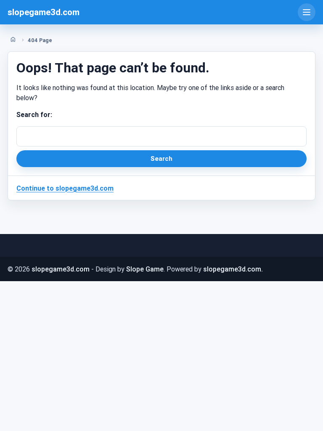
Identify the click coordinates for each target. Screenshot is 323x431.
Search (161, 158)
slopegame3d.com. (233, 269)
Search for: (34, 114)
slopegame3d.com (43, 12)
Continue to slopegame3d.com (65, 188)
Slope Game (145, 269)
